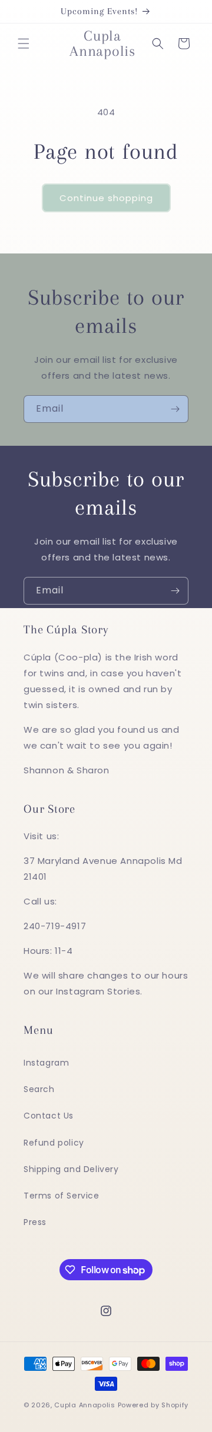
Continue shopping (106, 198)
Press (35, 1222)
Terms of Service (62, 1195)
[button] (24, 43)
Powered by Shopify (153, 1405)
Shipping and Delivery (71, 1169)
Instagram (46, 1063)
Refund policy (54, 1143)
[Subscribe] (175, 409)
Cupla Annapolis (84, 1405)
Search (39, 1089)
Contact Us (49, 1115)
